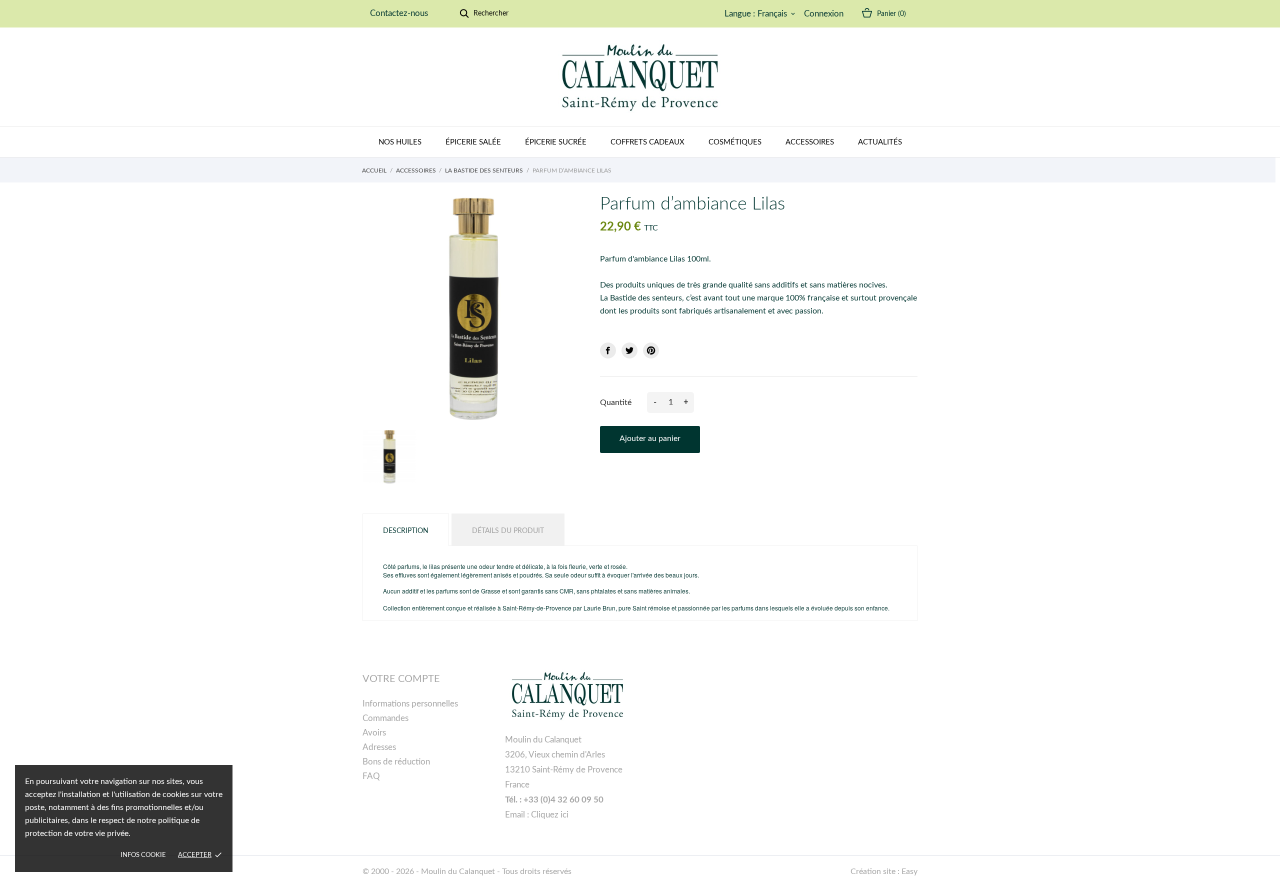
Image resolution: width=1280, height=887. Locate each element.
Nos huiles (400, 142)
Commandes (385, 718)
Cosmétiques (735, 142)
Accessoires (810, 142)
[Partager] (608, 350)
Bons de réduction (396, 762)
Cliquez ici (549, 814)
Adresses (379, 747)
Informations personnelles (410, 704)
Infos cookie (143, 855)
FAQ (371, 776)
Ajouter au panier (650, 438)
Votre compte (401, 679)
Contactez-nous (399, 13)
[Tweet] (630, 350)
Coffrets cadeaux (647, 142)
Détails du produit (508, 531)
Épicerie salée (473, 142)
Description (405, 531)
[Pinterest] (651, 350)
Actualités (880, 142)
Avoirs (374, 732)
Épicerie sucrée (555, 142)
